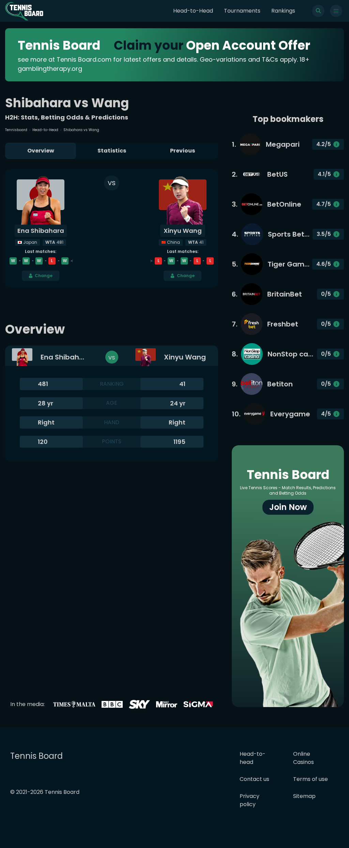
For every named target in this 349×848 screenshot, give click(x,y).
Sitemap (304, 796)
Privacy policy (249, 800)
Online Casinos (303, 758)
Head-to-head (252, 758)
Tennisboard (16, 129)
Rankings (283, 11)
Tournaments (242, 11)
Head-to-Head (193, 11)
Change (43, 275)
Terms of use (310, 779)
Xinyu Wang (183, 230)
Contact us (254, 779)
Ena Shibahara (40, 230)
